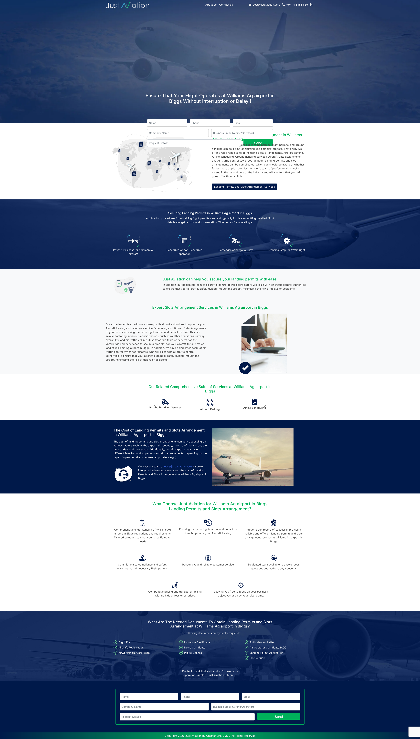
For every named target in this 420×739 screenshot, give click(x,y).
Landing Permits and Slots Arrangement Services (244, 186)
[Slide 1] (204, 416)
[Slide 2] (210, 416)
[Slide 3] (215, 416)
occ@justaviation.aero (266, 4)
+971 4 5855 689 (297, 4)
